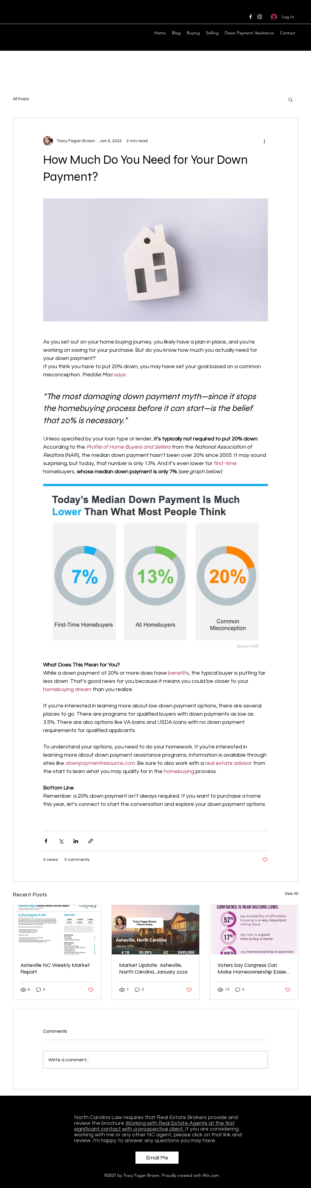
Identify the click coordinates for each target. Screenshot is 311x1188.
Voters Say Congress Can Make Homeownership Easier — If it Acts (252, 968)
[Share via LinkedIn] (76, 841)
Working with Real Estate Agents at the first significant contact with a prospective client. (154, 1126)
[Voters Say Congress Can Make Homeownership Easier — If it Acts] (254, 929)
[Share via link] (91, 841)
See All (291, 894)
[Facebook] (251, 17)
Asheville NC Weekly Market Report (55, 968)
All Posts (21, 99)
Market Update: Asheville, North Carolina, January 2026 (153, 968)
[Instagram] (260, 17)
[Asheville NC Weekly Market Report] (57, 929)
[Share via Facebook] (46, 841)
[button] (290, 99)
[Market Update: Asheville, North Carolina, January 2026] (156, 929)
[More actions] (264, 141)
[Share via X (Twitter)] (61, 841)
